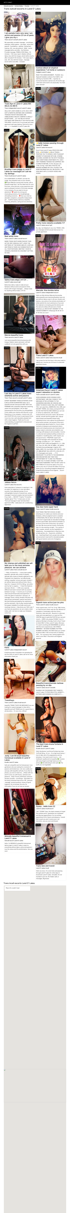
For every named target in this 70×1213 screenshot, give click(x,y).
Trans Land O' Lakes (44, 355)
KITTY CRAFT (8, 2)
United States (19, 6)
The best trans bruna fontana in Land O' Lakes (49, 745)
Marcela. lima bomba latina (47, 290)
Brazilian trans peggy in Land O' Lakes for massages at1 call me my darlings (18, 171)
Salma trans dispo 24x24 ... (16, 280)
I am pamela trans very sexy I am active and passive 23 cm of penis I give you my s (19, 35)
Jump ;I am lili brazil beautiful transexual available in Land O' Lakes (17, 758)
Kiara (7, 647)
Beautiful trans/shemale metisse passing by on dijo (49, 684)
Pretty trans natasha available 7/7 (50, 223)
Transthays (9, 700)
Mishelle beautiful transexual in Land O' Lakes (18, 837)
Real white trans (11, 236)
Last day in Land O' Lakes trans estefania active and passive (18, 394)
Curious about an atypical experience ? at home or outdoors (50, 69)
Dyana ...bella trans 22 (45, 806)
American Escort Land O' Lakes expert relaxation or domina (49, 391)
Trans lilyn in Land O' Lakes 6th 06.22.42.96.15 (18, 105)
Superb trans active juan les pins (50, 602)
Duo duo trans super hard (47, 507)
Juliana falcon (10, 482)
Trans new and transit (45, 866)
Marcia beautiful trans (14, 335)
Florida (27, 6)
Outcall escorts (8, 6)
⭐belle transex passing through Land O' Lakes (50, 144)
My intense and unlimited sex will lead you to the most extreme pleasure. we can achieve (18, 565)
